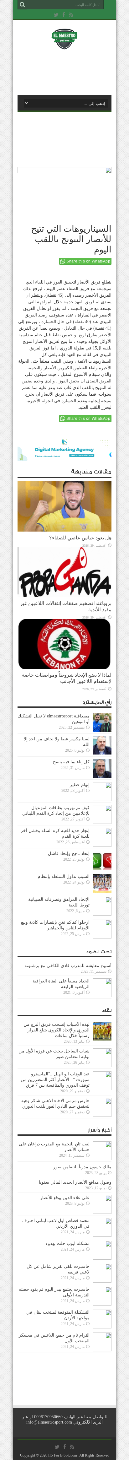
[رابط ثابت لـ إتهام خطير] (102, 799)
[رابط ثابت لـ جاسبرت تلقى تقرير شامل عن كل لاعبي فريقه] (102, 1281)
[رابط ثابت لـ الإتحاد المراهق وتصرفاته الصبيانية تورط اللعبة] (102, 914)
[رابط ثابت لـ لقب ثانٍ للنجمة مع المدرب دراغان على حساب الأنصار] (102, 1158)
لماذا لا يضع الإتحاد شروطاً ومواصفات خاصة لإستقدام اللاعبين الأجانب (66, 678)
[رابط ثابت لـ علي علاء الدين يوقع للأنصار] (102, 1212)
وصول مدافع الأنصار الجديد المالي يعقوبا (75, 1182)
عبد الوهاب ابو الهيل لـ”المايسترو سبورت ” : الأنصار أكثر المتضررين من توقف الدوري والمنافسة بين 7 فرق (55, 1080)
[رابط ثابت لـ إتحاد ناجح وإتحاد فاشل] (102, 868)
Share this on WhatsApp (88, 261)
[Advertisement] (68, 71)
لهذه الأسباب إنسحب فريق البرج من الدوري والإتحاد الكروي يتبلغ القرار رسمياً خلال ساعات (56, 1030)
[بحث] (22, 4)
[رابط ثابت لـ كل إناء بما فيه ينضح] (102, 776)
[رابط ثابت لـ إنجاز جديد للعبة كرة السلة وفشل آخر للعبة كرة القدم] (102, 845)
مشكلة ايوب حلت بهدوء (68, 1243)
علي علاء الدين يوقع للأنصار (65, 1197)
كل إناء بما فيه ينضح (71, 762)
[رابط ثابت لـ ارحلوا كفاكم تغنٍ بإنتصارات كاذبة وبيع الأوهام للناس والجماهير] (102, 937)
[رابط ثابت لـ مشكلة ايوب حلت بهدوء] (102, 1258)
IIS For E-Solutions (63, 1455)
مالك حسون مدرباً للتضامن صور (82, 1167)
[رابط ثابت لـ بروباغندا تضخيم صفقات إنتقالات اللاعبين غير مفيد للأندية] (64, 595)
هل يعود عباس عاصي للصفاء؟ (80, 538)
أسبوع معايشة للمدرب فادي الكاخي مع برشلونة (66, 965)
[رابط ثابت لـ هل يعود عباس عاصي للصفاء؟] (64, 530)
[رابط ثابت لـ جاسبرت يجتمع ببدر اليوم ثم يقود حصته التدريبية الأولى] (102, 1304)
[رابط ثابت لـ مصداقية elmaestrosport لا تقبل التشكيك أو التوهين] (102, 730)
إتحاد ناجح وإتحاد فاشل (69, 853)
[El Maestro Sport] (64, 45)
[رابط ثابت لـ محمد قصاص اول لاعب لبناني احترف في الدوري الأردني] (102, 1235)
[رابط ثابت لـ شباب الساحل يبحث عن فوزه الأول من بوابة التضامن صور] (102, 1065)
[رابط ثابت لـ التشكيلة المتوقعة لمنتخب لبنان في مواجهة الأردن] (102, 1327)
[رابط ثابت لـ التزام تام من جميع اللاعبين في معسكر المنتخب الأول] (102, 1350)
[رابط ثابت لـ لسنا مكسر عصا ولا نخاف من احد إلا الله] (102, 753)
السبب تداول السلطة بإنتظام (64, 876)
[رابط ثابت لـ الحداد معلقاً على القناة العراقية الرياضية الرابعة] (102, 995)
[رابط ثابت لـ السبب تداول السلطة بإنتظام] (102, 891)
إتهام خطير (80, 784)
